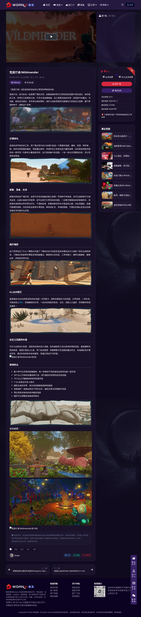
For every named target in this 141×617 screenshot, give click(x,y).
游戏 (58, 4)
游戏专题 (54, 587)
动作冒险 (26, 77)
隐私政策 (76, 587)
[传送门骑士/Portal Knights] (107, 175)
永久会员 (125, 77)
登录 (131, 5)
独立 (28, 549)
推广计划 (76, 593)
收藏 (78, 555)
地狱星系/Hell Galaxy (123, 146)
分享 (68, 555)
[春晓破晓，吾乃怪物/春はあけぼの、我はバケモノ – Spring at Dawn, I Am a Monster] (107, 165)
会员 (107, 77)
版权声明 (76, 590)
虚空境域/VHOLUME (122, 205)
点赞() (88, 555)
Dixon (17, 555)
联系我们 (76, 596)
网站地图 (54, 596)
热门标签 (54, 590)
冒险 (21, 302)
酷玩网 (36, 612)
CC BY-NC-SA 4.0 (17, 602)
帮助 (105, 4)
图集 (82, 4)
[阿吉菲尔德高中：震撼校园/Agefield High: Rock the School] (107, 136)
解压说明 (117, 91)
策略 (34, 549)
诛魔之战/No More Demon (125, 185)
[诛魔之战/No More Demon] (107, 185)
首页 (48, 4)
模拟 (22, 549)
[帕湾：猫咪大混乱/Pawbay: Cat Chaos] (107, 195)
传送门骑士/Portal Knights (125, 175)
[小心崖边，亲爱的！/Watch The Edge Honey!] (107, 155)
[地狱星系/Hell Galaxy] (107, 146)
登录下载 (118, 84)
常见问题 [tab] (30, 82)
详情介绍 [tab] (16, 82)
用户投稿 (54, 593)
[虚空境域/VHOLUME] (107, 205)
